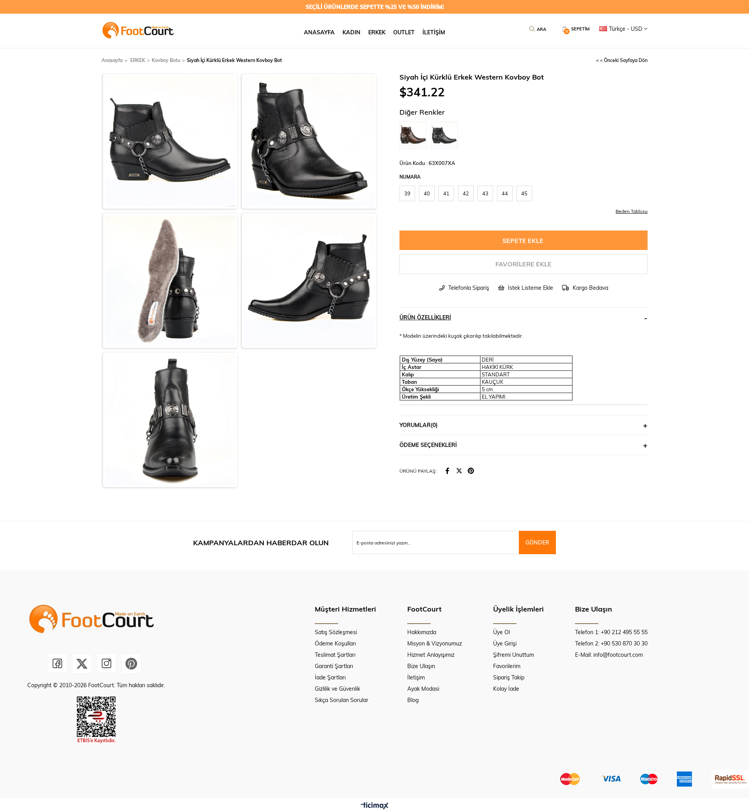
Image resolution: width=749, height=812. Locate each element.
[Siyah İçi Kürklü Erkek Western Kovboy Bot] (446, 135)
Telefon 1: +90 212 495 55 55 (611, 632)
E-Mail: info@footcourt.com (609, 654)
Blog (413, 700)
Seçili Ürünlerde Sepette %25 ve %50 (374, 7)
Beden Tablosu (632, 211)
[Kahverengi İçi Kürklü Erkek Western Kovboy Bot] (415, 135)
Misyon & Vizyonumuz (434, 643)
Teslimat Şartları (335, 654)
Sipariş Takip (508, 677)
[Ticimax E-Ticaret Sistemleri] (375, 806)
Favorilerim (506, 666)
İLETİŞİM (433, 32)
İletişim (416, 677)
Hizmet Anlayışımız (430, 654)
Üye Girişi (504, 643)
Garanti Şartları (334, 666)
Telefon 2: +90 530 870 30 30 (611, 643)
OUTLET (404, 32)
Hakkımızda (421, 632)
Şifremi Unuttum (513, 654)
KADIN (351, 32)
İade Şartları (330, 677)
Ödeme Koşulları (335, 643)
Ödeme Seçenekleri (428, 445)
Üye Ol (501, 632)
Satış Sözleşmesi (336, 632)
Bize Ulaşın (421, 666)
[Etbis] (96, 720)
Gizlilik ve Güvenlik (337, 688)
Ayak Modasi (423, 688)
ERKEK (376, 32)
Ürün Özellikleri (425, 317)
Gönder (537, 542)
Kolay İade (506, 688)
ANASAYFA (319, 32)
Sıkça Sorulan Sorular (341, 700)
